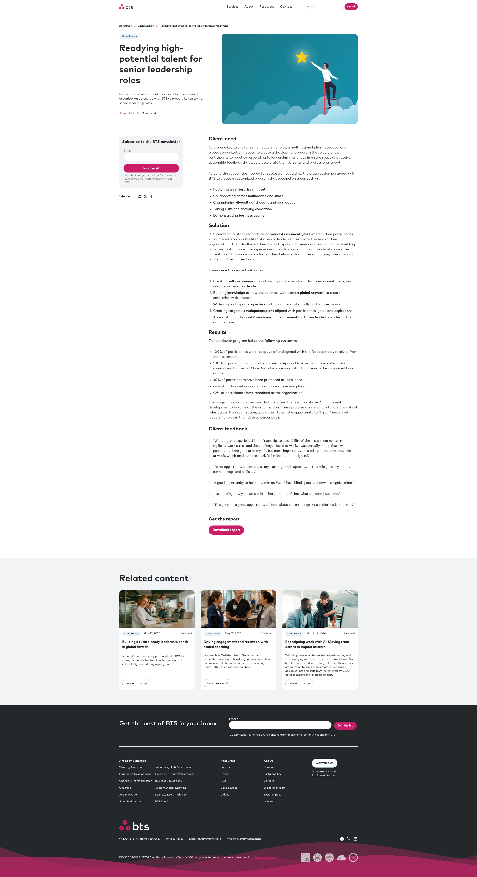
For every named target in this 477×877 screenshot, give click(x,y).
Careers (269, 781)
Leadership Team (274, 788)
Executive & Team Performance (174, 774)
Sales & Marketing (131, 801)
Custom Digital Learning (170, 788)
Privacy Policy (174, 839)
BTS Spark (161, 801)
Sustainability (272, 774)
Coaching (125, 788)
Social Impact (272, 794)
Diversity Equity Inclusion (171, 794)
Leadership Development (135, 774)
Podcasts (226, 767)
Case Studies (229, 788)
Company (270, 767)
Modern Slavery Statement (244, 839)
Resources (266, 6)
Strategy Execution (131, 767)
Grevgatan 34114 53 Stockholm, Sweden (324, 773)
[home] (126, 6)
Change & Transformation (135, 781)
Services (232, 6)
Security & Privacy (266, 857)
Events (225, 774)
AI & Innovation (128, 794)
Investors (269, 801)
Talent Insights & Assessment (173, 767)
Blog (223, 781)
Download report (226, 530)
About (248, 6)
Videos (225, 794)
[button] (232, 6)
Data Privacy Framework (205, 839)
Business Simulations (168, 781)
